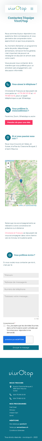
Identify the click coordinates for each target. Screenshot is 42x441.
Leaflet (20, 205)
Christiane (9, 233)
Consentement (9, 323)
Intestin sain (13, 413)
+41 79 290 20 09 (24, 93)
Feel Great (13, 407)
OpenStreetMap (31, 205)
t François (19, 233)
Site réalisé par (18, 424)
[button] (21, 181)
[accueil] (17, 8)
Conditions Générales (16, 430)
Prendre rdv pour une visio (18, 122)
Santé (11, 415)
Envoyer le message (21, 348)
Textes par (18, 427)
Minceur (12, 410)
